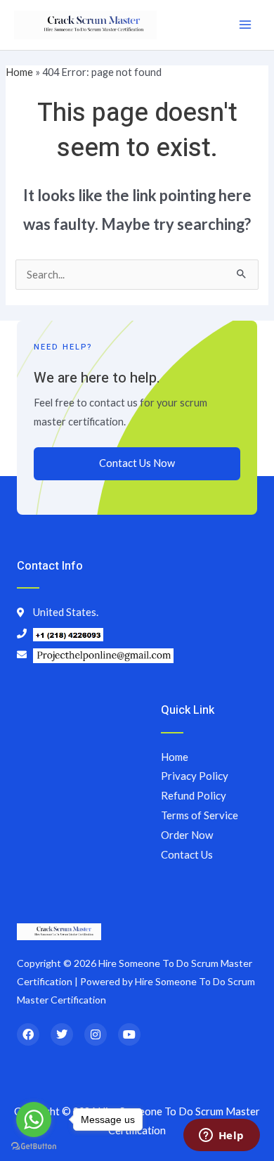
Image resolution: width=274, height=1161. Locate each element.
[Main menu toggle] (245, 24)
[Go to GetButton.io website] (33, 1146)
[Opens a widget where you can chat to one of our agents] (221, 1136)
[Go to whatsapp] (33, 1119)
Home (19, 72)
